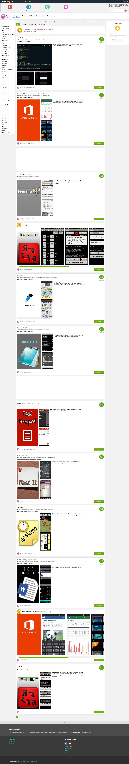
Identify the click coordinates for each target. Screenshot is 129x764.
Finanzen (3, 67)
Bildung (3, 30)
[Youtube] (70, 744)
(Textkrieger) (28, 174)
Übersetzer (3, 120)
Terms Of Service (31, 761)
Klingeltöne (11, 743)
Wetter (2, 124)
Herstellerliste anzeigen (117, 39)
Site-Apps (3, 106)
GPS (2, 73)
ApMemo (20, 507)
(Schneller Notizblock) (32, 403)
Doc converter (21, 560)
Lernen (2, 83)
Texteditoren (27, 41)
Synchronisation (4, 110)
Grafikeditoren (4, 75)
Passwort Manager (5, 100)
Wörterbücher (4, 128)
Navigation (3, 36)
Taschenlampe (4, 114)
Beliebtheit (24, 24)
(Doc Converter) (31, 560)
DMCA (37, 761)
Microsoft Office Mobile (24, 94)
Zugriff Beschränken (5, 132)
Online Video (4, 93)
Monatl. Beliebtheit (33, 24)
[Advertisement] (8, 158)
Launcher (3, 81)
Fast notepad (21, 403)
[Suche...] (126, 10)
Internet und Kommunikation (7, 34)
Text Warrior (21, 174)
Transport (3, 118)
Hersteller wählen (68, 746)
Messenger (3, 89)
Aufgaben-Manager (5, 47)
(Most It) (24, 455)
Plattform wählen (117, 41)
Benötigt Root (4, 53)
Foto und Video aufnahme (7, 69)
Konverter (3, 79)
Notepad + (20, 276)
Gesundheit (3, 71)
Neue (18, 24)
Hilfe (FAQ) (66, 752)
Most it (19, 455)
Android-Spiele (12, 739)
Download (3, 65)
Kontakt (66, 750)
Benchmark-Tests (5, 51)
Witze (2, 126)
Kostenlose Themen (13, 748)
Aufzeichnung (4, 49)
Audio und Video (5, 28)
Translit (24, 225)
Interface (3, 77)
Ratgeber (3, 102)
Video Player (4, 122)
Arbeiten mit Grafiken (6, 26)
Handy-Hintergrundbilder (14, 747)
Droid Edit (20, 38)
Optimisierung (4, 95)
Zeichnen (3, 130)
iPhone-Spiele (12, 741)
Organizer (3, 98)
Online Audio (4, 91)
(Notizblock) (26, 328)
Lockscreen (3, 85)
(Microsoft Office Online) (38, 94)
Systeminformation (5, 112)
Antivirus (3, 43)
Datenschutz (4, 63)
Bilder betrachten (5, 55)
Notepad (19, 328)
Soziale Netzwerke (5, 108)
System (3, 38)
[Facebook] (66, 744)
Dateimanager (4, 61)
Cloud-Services (4, 59)
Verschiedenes (4, 40)
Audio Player (4, 45)
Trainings (3, 116)
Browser (3, 57)
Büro (2, 32)
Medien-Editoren (5, 87)
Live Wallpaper (12, 745)
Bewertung (42, 24)
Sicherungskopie (5, 104)
